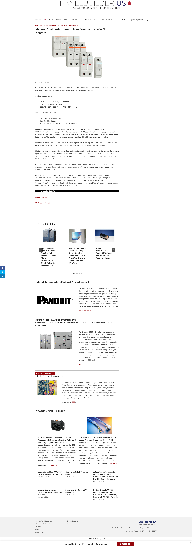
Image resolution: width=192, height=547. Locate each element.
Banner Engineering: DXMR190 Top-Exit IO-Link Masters (50, 492)
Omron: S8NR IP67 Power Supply (77, 473)
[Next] (113, 250)
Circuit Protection (41, 25)
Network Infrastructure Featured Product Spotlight (62, 282)
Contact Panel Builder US (43, 521)
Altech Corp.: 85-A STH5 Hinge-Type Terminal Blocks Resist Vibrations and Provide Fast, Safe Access (105, 475)
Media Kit (38, 529)
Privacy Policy (40, 532)
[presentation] (49, 236)
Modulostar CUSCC (42, 203)
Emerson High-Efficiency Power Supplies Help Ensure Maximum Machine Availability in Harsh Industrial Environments (49, 257)
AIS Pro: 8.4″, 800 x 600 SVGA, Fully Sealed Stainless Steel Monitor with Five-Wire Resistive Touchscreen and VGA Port (77, 256)
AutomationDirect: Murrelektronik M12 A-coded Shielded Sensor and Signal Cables (98, 439)
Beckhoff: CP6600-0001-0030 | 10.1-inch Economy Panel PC (50, 473)
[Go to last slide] (41, 250)
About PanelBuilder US (42, 524)
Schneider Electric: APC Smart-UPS (76, 491)
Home (51, 20)
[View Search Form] (146, 20)
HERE (73, 402)
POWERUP (123, 20)
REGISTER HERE (85, 311)
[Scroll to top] (188, 541)
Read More (83, 364)
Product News (63, 25)
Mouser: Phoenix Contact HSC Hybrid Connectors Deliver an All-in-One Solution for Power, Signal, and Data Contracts (57, 440)
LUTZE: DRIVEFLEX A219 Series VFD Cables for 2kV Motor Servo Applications (104, 253)
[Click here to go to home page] (40, 20)
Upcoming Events (137, 20)
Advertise (38, 526)
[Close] (190, 543)
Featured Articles (89, 20)
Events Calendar (72, 521)
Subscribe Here (72, 524)
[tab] (73, 273)
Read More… (56, 465)
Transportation (74, 25)
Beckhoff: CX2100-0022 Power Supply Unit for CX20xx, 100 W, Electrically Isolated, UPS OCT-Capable (105, 493)
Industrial (53, 25)
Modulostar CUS (41, 197)
